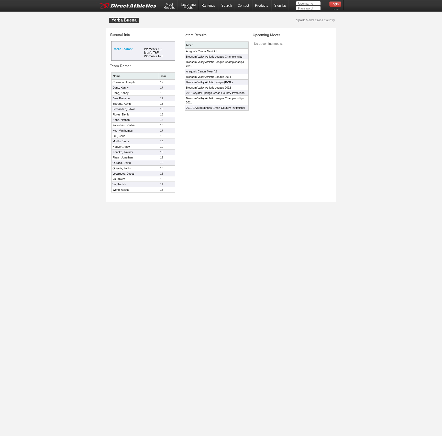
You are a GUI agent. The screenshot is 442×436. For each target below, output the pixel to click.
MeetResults (169, 6)
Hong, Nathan (121, 119)
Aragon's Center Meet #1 (201, 51)
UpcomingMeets (188, 6)
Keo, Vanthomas (123, 130)
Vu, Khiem (119, 178)
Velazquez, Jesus (124, 173)
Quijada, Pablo (121, 168)
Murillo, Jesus (121, 141)
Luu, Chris (119, 135)
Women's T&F (153, 56)
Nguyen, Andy (121, 146)
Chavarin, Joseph (124, 82)
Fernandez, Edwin (124, 109)
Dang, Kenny (121, 87)
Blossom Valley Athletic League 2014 (208, 76)
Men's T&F (151, 53)
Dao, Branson (121, 98)
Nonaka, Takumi (123, 152)
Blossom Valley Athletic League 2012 (208, 87)
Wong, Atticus (121, 189)
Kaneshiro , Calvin (124, 125)
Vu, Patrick (119, 184)
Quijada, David (122, 162)
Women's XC (153, 49)
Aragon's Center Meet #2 (201, 71)
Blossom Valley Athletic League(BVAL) (209, 82)
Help (335, 9)
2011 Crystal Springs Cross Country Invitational (215, 107)
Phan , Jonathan (123, 157)
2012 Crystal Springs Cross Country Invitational (215, 92)
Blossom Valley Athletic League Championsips (214, 56)
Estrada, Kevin (122, 103)
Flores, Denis (121, 114)
